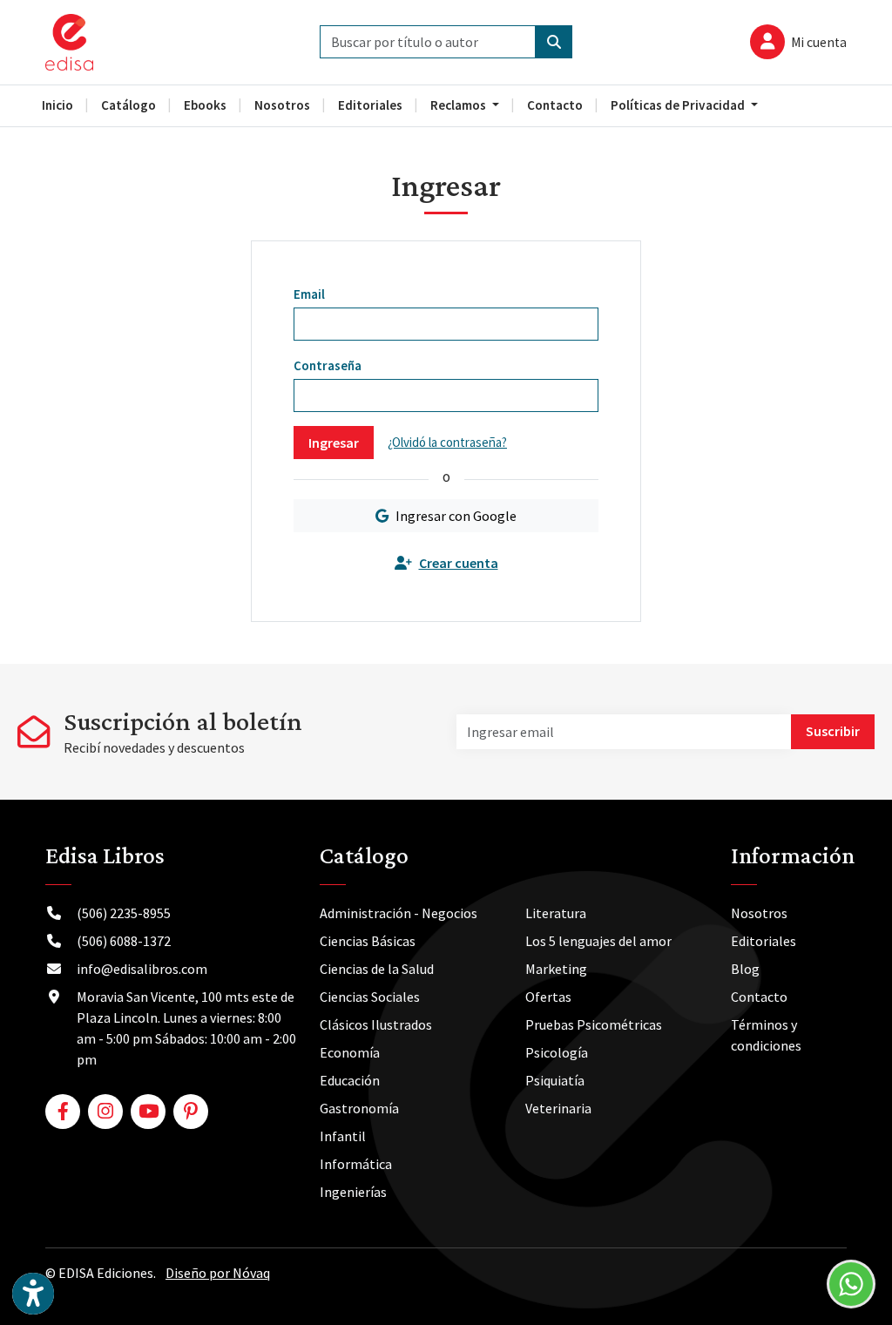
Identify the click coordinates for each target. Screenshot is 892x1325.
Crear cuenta (458, 562)
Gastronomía (359, 1108)
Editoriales (763, 941)
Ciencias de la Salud (377, 968)
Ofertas (548, 996)
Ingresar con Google (456, 515)
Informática (356, 1164)
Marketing (556, 968)
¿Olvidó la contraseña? (447, 442)
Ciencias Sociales (370, 996)
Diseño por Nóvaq (218, 1272)
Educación (350, 1080)
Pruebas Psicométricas (593, 1024)
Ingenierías (353, 1191)
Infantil (343, 1136)
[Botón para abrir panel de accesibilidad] (33, 1294)
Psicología (556, 1052)
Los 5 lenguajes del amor (598, 941)
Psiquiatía (555, 1080)
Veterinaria (558, 1108)
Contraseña (328, 365)
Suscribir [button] (833, 731)
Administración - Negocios (398, 913)
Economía (350, 1052)
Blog (745, 968)
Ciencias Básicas (368, 941)
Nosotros (759, 913)
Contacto (759, 996)
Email (309, 294)
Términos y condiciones (766, 1035)
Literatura (555, 913)
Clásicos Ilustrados (376, 1024)
